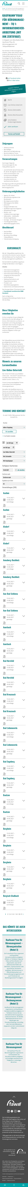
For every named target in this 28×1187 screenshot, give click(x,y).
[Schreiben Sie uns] (23, 1185)
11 (21, 914)
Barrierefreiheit (17, 1178)
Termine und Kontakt (14, 134)
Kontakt (4, 1180)
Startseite (4, 1176)
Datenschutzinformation (7, 1178)
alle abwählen (21, 470)
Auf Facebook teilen (14, 78)
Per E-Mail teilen (14, 80)
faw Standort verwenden (9, 436)
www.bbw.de (11, 1155)
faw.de (3, 8)
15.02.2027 (6, 470)
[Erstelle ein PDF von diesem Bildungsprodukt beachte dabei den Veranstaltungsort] (4, 505)
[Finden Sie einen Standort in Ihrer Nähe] (14, 1185)
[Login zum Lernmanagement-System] (4, 1185)
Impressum (10, 1176)
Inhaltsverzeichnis (11, 1180)
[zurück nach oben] (14, 1097)
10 (19, 914)
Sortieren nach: (6, 474)
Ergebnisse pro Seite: (7, 481)
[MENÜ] (23, 3)
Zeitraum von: (3, 442)
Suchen (19, 3)
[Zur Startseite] (6, 3)
